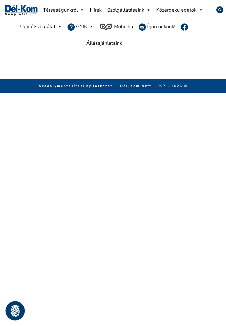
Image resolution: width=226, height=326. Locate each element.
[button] (15, 310)
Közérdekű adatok (176, 10)
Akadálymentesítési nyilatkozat (76, 86)
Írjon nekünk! (160, 26)
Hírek (96, 10)
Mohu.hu (123, 26)
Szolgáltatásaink (125, 10)
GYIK (81, 26)
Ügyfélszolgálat (37, 26)
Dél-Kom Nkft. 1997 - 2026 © (154, 86)
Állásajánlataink (104, 43)
